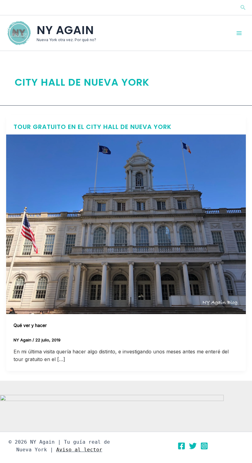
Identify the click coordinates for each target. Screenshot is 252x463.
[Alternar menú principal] (239, 33)
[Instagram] (204, 446)
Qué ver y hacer (30, 325)
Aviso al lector (79, 450)
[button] (243, 7)
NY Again (65, 30)
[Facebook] (181, 446)
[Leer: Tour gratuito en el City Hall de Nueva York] (126, 224)
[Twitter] (193, 446)
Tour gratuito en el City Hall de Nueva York (92, 127)
